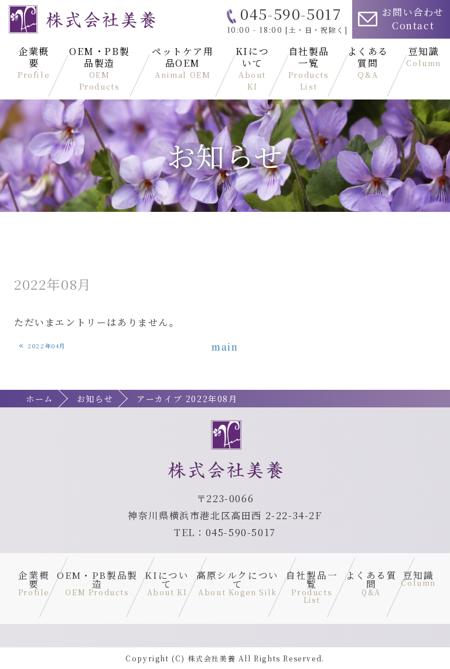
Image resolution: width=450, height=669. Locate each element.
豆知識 (423, 56)
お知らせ (95, 398)
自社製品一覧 (308, 68)
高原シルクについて (237, 582)
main (225, 347)
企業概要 (34, 62)
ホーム (39, 398)
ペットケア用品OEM (183, 62)
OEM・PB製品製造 (99, 68)
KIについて (252, 68)
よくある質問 (367, 62)
